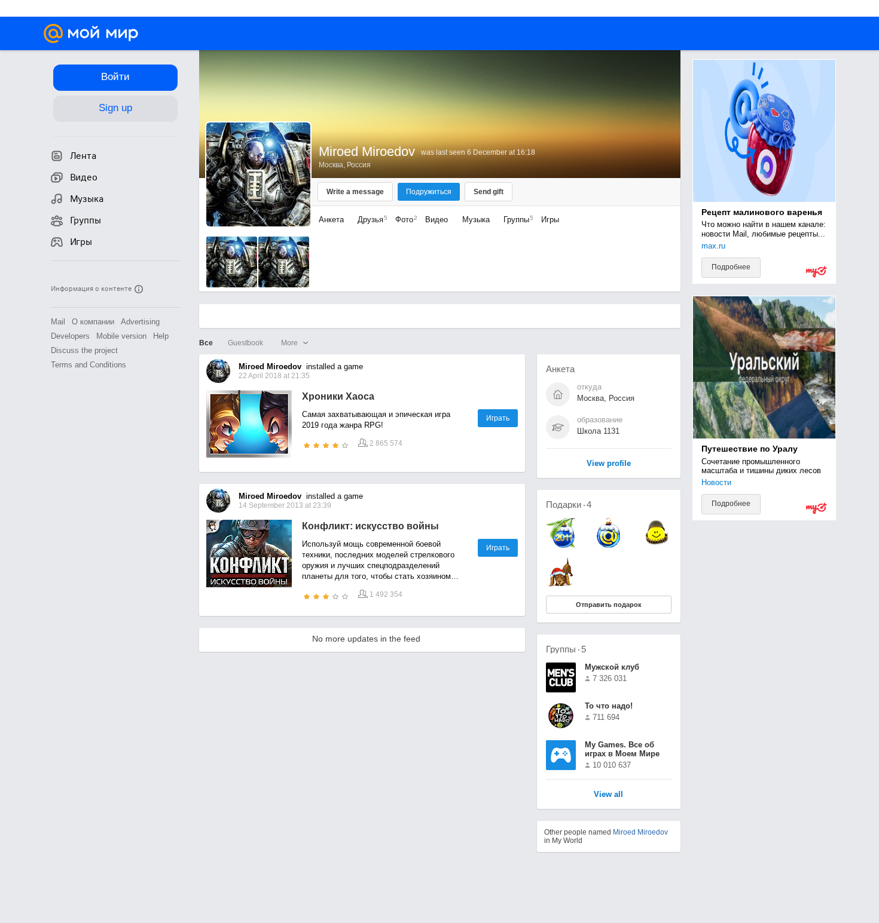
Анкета (331, 219)
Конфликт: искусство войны (370, 526)
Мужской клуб (612, 667)
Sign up (115, 108)
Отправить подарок (609, 604)
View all (608, 795)
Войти (115, 76)
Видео (437, 219)
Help (161, 336)
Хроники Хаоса (338, 396)
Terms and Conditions (88, 364)
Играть (497, 418)
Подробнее (731, 267)
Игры (550, 219)
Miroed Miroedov (640, 832)
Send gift (488, 192)
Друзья (369, 219)
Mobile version (121, 336)
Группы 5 (566, 649)
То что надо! (609, 705)
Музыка (476, 219)
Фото (403, 219)
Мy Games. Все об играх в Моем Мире (622, 749)
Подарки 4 (568, 504)
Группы (515, 219)
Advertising (140, 321)
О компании (93, 321)
